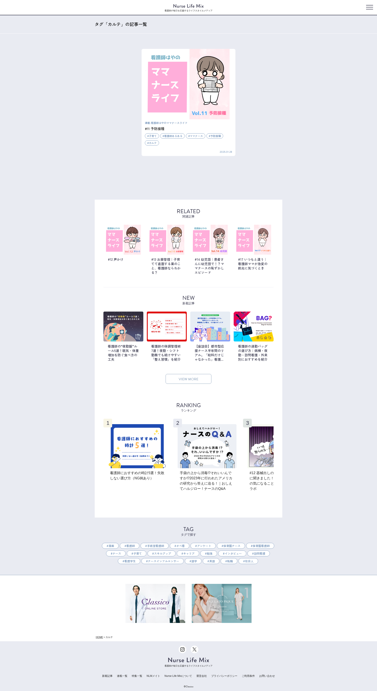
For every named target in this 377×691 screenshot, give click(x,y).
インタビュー (233, 553)
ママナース (196, 136)
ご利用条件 (248, 675)
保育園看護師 (261, 546)
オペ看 (180, 546)
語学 (194, 561)
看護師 (130, 546)
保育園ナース (231, 546)
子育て (153, 136)
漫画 (111, 546)
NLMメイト (153, 675)
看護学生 (130, 561)
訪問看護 (259, 553)
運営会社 (201, 675)
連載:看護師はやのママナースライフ (166, 123)
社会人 (249, 561)
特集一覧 (137, 675)
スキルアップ (162, 553)
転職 (230, 561)
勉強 (209, 553)
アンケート (204, 546)
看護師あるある (173, 136)
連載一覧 (122, 675)
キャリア (189, 553)
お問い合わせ (267, 675)
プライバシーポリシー (224, 675)
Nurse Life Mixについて (178, 675)
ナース (117, 553)
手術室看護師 (155, 546)
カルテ (153, 143)
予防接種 (215, 136)
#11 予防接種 (155, 128)
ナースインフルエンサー (163, 561)
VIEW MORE (188, 379)
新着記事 (107, 675)
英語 (212, 561)
